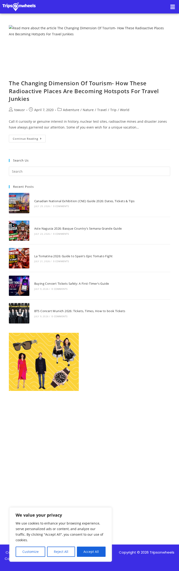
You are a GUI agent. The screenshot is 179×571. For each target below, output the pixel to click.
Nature (88, 110)
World (124, 110)
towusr (19, 110)
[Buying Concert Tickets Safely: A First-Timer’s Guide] (19, 286)
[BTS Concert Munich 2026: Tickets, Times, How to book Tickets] (19, 313)
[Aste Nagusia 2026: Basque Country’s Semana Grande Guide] (19, 231)
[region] (60, 534)
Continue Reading (29, 137)
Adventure (71, 110)
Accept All (91, 551)
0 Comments (61, 206)
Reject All (61, 551)
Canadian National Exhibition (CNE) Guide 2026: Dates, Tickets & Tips (84, 201)
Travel (102, 110)
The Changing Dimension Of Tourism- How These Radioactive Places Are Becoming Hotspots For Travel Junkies (84, 90)
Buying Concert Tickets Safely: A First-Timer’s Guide (71, 283)
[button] (173, 6)
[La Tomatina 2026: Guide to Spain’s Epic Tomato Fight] (19, 258)
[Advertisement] (89, 448)
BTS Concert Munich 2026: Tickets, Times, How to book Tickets (79, 311)
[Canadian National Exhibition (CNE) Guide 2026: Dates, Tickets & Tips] (19, 203)
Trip (113, 110)
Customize (30, 551)
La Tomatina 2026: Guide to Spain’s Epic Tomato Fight (73, 256)
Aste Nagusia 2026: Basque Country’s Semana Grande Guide (78, 228)
